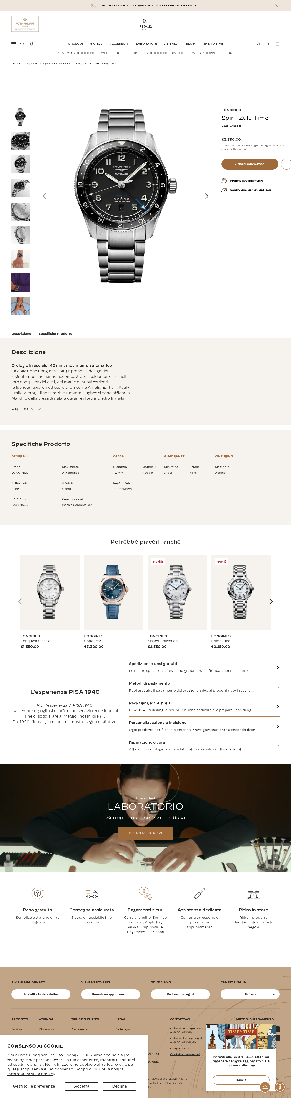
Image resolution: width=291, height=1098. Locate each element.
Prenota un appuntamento (110, 994)
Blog (190, 43)
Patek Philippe (203, 53)
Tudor (229, 53)
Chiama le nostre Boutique (189, 1028)
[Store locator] (258, 43)
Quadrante (174, 456)
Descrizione (21, 333)
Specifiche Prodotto (55, 333)
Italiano (250, 994)
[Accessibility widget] (280, 1087)
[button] (23, 43)
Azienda (171, 43)
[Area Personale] (268, 43)
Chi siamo (46, 1029)
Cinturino (224, 456)
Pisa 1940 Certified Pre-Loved (82, 53)
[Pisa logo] (145, 24)
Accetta (81, 1086)
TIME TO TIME (212, 43)
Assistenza (79, 1029)
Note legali (124, 1029)
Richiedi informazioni (249, 164)
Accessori (119, 43)
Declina (119, 1086)
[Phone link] (32, 43)
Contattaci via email (185, 1054)
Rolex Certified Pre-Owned (158, 53)
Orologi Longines (56, 64)
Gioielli (96, 43)
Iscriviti (241, 1080)
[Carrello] (277, 43)
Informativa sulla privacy (31, 1074)
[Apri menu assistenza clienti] (265, 1087)
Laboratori (146, 43)
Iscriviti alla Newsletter (41, 994)
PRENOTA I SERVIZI (145, 833)
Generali (19, 456)
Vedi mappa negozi (180, 994)
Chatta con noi (180, 1048)
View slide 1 (275, 857)
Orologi (75, 43)
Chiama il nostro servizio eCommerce (197, 1038)
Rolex (121, 53)
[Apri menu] (14, 43)
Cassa (118, 456)
